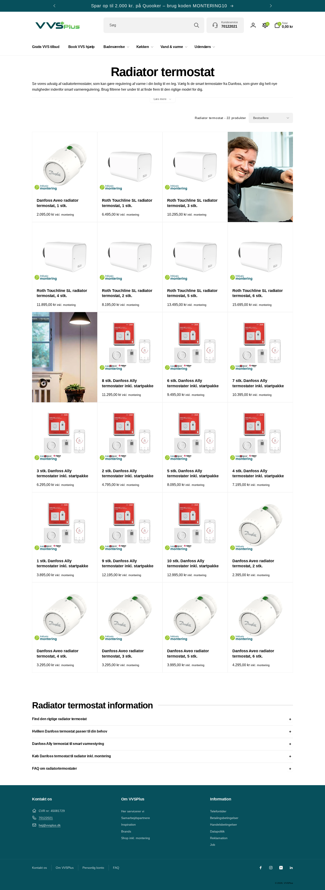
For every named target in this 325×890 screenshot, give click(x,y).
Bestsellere (261, 118)
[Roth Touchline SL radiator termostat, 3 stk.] (195, 184)
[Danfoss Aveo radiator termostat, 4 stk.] (65, 635)
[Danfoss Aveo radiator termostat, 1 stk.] (65, 184)
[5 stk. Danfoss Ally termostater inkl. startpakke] (195, 455)
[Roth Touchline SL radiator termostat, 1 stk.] (130, 184)
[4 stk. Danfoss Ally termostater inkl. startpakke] (261, 455)
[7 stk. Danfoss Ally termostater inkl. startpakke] (261, 364)
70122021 (46, 818)
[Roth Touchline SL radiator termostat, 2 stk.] (130, 274)
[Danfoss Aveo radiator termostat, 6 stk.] (261, 635)
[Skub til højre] (270, 5)
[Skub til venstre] (54, 5)
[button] (283, 25)
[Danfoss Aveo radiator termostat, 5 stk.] (195, 635)
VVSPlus (288, 883)
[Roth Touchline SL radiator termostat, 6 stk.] (261, 274)
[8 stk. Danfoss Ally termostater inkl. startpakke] (130, 364)
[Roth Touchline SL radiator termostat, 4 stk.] (65, 274)
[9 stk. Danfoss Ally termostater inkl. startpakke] (130, 545)
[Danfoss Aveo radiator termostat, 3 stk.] (130, 635)
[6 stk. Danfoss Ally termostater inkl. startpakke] (195, 364)
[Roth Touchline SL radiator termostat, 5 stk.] (195, 274)
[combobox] (153, 25)
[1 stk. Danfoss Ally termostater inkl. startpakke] (65, 545)
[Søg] (196, 25)
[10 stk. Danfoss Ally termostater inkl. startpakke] (195, 545)
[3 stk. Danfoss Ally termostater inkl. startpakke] (65, 455)
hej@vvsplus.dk (50, 825)
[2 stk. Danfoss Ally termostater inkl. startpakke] (130, 455)
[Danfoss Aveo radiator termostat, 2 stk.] (261, 545)
